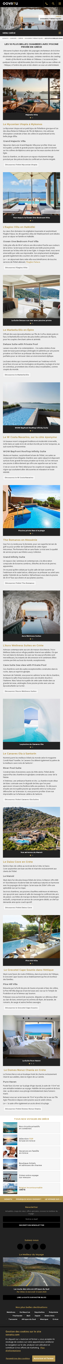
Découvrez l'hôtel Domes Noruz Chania (23, 1109)
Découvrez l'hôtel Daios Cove (18, 908)
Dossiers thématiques (34, 38)
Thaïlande (17, 1316)
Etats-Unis (49, 1316)
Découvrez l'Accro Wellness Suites (20, 691)
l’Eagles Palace (33, 262)
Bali (28, 1316)
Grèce (58, 17)
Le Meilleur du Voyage (31, 1254)
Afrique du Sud (29, 1319)
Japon (37, 1316)
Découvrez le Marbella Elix (17, 375)
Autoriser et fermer (44, 1358)
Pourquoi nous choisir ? (28, 1199)
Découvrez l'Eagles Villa (16, 268)
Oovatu (5, 38)
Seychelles (39, 1312)
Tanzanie (12, 1319)
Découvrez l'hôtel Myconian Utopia (21, 165)
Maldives (11, 1312)
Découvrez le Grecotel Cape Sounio (21, 1008)
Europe (13, 38)
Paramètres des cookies (18, 1358)
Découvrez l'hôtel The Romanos (19, 583)
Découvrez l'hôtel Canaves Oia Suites (22, 799)
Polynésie (53, 1312)
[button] (30, 117)
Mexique (44, 1319)
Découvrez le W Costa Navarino (19, 478)
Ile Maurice (25, 1312)
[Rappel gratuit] (46, 3)
